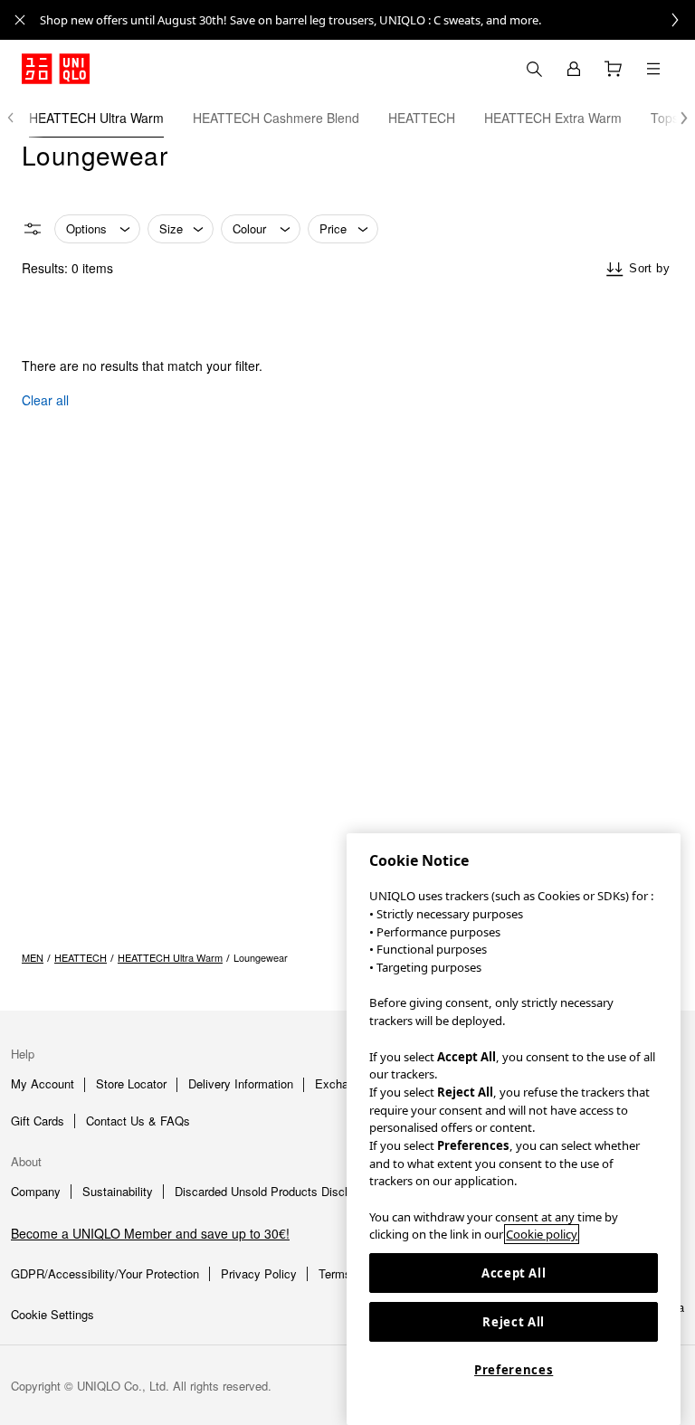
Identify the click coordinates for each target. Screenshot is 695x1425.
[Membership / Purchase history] (574, 69)
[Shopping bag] (613, 69)
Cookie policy (541, 1234)
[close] (20, 20)
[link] (367, 20)
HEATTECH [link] (80, 957)
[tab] (96, 118)
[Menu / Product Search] (653, 69)
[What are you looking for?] (534, 69)
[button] (675, 118)
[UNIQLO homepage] (56, 69)
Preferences (513, 1370)
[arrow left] (20, 118)
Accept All (514, 1273)
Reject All (513, 1322)
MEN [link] (32, 957)
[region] (514, 1129)
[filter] (32, 229)
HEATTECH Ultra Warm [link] (170, 957)
